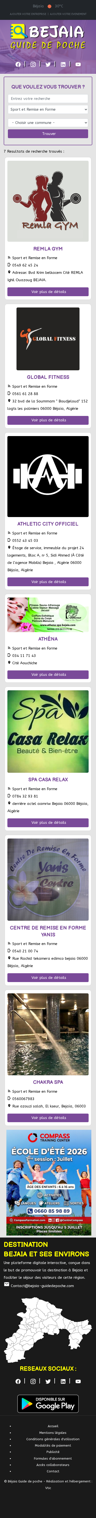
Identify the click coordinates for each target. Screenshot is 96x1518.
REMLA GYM (48, 249)
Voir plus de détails (49, 292)
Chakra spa (48, 1082)
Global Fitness (48, 377)
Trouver (49, 134)
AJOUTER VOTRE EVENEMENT (68, 14)
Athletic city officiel (48, 524)
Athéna (48, 639)
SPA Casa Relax (48, 780)
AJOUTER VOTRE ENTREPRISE (28, 14)
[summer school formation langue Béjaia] (49, 1182)
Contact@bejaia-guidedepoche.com (39, 1286)
